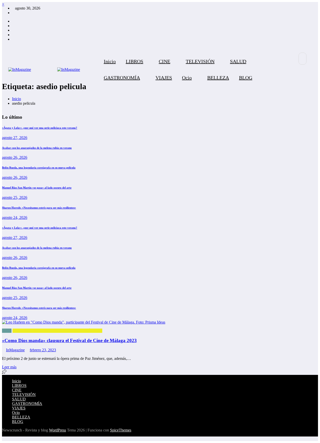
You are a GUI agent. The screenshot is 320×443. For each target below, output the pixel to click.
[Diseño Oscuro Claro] (290, 77)
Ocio (187, 77)
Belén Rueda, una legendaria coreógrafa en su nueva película (39, 167)
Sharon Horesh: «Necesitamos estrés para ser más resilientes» (39, 207)
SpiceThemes (120, 430)
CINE (164, 61)
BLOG (245, 77)
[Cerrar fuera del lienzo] (55, 69)
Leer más (9, 367)
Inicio (110, 61)
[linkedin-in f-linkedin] (13, 26)
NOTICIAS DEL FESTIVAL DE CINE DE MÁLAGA (57, 331)
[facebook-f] (13, 35)
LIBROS (134, 61)
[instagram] (13, 21)
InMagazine (15, 350)
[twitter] (13, 30)
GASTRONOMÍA (122, 77)
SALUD (238, 61)
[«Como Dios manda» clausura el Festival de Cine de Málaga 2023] (160, 322)
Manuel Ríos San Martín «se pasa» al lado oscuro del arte (37, 187)
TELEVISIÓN (200, 61)
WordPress (57, 430)
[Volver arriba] (3, 438)
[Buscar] (302, 59)
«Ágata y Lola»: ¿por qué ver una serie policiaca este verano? (39, 127)
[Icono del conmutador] (307, 83)
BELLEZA (218, 77)
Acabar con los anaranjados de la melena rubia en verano (37, 147)
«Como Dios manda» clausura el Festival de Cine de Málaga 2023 (69, 340)
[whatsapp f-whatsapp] (13, 39)
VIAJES (164, 77)
